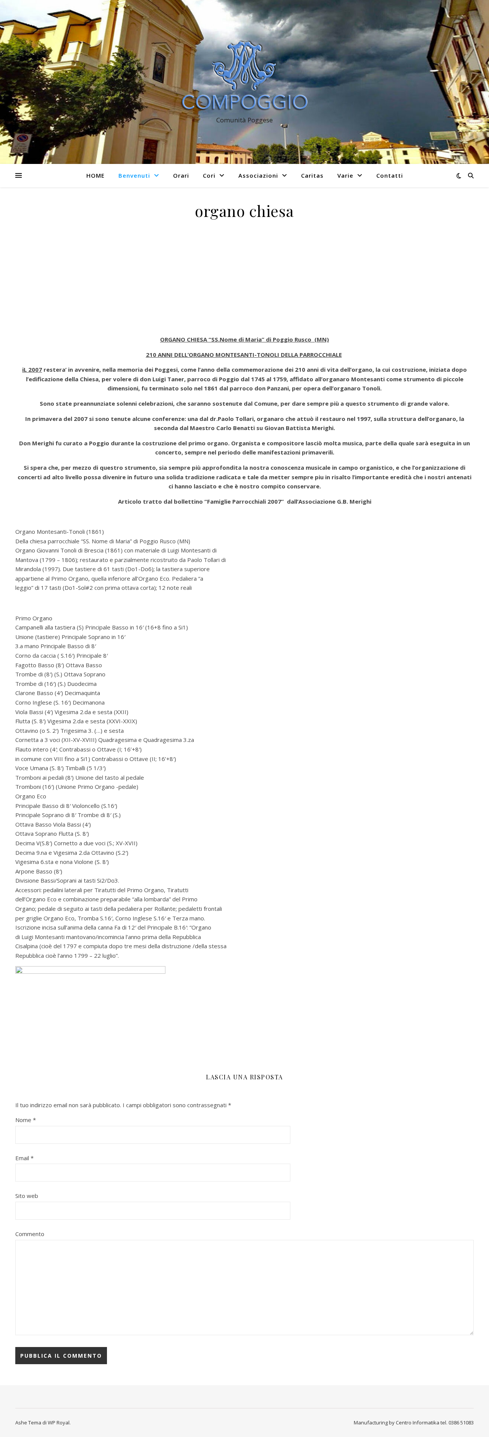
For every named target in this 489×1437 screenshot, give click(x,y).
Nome (25, 1120)
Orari (181, 175)
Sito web (26, 1195)
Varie (345, 175)
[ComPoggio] (244, 75)
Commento (29, 1234)
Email (24, 1158)
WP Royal (59, 1422)
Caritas (312, 175)
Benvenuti (134, 175)
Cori (209, 175)
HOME (95, 175)
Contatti (389, 175)
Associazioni (258, 175)
